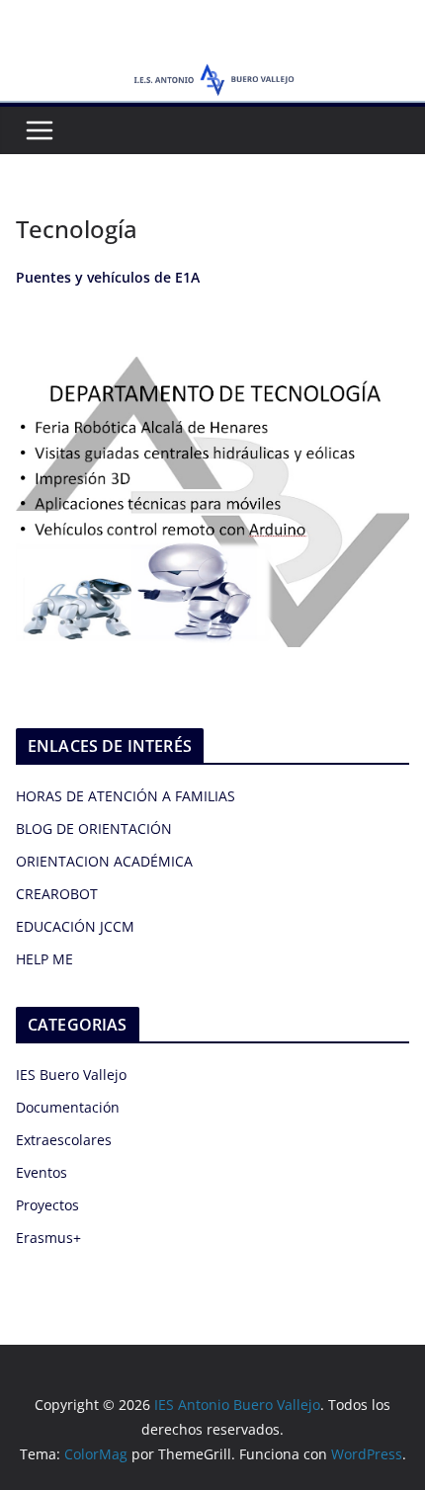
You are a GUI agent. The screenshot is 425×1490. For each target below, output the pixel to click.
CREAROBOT (57, 893)
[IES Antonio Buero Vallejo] (212, 71)
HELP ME (44, 959)
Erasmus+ (48, 1237)
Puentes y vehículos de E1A (108, 277)
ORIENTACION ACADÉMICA (104, 861)
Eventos (41, 1172)
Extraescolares (64, 1139)
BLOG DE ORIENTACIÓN (94, 828)
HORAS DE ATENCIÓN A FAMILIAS (125, 795)
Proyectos (47, 1205)
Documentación (68, 1107)
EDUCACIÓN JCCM (75, 926)
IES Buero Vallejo (71, 1074)
